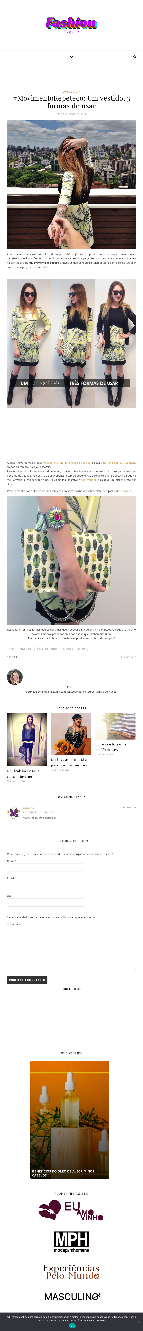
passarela (68, 648)
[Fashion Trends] (71, 25)
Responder (129, 807)
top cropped (89, 479)
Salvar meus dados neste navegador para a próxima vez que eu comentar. (51, 917)
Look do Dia (72, 91)
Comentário (14, 924)
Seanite (124, 491)
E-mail (11, 878)
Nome (11, 861)
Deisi (15, 656)
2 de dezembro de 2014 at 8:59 (38, 812)
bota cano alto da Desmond (118, 462)
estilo (12, 648)
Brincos (28, 808)
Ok (72, 1325)
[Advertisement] (71, 79)
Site (9, 895)
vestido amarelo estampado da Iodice (67, 462)
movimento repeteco (47, 648)
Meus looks (25, 648)
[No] (138, 1322)
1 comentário (128, 657)
